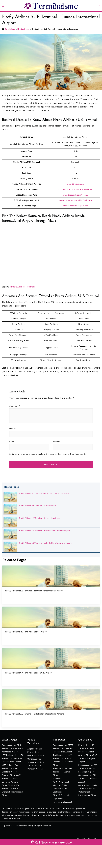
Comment (14, 406)
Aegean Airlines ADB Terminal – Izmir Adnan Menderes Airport (13, 748)
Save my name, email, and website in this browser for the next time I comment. (49, 454)
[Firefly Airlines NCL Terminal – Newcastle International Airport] (10, 497)
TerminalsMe (10, 29)
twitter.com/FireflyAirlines (75, 205)
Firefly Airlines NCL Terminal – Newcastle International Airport (44, 493)
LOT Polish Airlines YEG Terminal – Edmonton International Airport (13, 758)
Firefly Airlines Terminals (22, 286)
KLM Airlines (33, 752)
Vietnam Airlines (35, 769)
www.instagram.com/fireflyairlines (75, 200)
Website (56, 441)
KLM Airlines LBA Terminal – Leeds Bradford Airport (10, 768)
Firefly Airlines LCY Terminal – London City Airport (39, 518)
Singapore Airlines (35, 762)
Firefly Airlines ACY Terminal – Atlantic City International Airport (45, 543)
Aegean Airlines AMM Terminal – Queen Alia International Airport (63, 748)
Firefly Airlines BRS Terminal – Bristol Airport (37, 506)
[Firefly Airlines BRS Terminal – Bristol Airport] (10, 509)
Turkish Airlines (34, 765)
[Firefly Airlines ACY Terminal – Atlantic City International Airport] (10, 546)
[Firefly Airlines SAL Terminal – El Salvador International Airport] (10, 534)
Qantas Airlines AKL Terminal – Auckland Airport (87, 778)
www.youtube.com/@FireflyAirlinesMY (75, 189)
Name (12, 428)
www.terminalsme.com (21, 825)
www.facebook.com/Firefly (75, 195)
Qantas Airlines (34, 759)
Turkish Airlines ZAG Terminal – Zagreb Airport (62, 772)
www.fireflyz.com (75, 184)
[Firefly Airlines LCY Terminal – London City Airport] (10, 521)
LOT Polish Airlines (36, 755)
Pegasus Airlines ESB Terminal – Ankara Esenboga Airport (87, 768)
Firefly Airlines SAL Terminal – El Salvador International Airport (44, 530)
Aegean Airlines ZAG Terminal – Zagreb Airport (87, 758)
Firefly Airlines (23, 29)
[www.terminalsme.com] (51, 5)
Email (12, 441)
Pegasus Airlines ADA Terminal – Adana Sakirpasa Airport (11, 778)
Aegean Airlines (34, 748)
